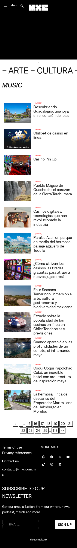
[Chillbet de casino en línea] (38, 140)
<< (15, 423)
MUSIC (38, 103)
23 (31, 430)
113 (55, 430)
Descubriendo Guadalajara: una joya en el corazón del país (51, 111)
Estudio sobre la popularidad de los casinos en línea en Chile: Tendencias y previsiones (49, 324)
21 (69, 423)
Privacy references (17, 453)
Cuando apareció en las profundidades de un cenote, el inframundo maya (52, 348)
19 (55, 423)
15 (28, 423)
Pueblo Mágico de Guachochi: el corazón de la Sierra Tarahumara (52, 189)
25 (45, 430)
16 (35, 423)
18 (48, 423)
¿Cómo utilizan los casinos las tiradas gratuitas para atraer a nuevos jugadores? (51, 270)
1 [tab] (38, 63)
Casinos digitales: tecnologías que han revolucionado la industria (50, 217)
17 (42, 423)
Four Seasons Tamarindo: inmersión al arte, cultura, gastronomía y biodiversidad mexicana (53, 298)
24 (38, 430)
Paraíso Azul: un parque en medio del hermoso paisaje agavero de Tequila (52, 244)
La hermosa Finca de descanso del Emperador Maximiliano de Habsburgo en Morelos (53, 403)
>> (62, 430)
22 (23, 430)
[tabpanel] (38, 30)
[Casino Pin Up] (38, 166)
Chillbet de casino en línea (50, 135)
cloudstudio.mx (38, 539)
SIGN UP (65, 524)
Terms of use (12, 447)
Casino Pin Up (44, 159)
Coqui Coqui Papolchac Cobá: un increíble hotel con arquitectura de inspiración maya (52, 374)
